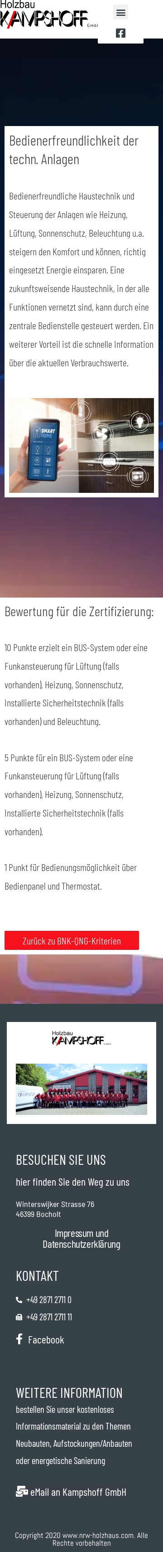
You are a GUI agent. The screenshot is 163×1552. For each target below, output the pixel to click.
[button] (120, 12)
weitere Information (69, 1392)
